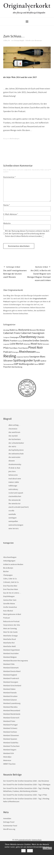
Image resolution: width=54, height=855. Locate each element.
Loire (12, 343)
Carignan (6, 337)
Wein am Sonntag (10, 628)
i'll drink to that (14, 468)
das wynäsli (13, 436)
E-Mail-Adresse (10, 214)
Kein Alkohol (8, 611)
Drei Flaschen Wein (10, 589)
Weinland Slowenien (11, 735)
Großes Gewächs (40, 340)
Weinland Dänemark (11, 667)
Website (7, 223)
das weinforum (14, 432)
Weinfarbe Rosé (9, 639)
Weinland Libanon (10, 700)
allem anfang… (14, 425)
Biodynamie (23, 329)
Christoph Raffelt (19, 40)
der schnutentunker (16, 443)
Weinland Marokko (10, 707)
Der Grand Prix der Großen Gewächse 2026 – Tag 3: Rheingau (26, 784)
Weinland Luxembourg (11, 703)
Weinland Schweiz (10, 728)
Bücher (6, 571)
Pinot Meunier (23, 348)
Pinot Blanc (13, 348)
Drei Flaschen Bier (10, 586)
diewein (12, 460)
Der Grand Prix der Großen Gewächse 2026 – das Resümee (26, 781)
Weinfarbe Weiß (9, 646)
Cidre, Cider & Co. (10, 578)
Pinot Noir (35, 347)
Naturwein (46, 344)
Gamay (20, 341)
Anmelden (7, 818)
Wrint (36, 364)
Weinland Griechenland (12, 685)
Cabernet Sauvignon (32, 333)
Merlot (19, 343)
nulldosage (13, 485)
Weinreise (7, 760)
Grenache (27, 340)
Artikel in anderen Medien (13, 564)
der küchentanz (15, 439)
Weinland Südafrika (10, 742)
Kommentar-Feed (10, 825)
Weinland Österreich (11, 717)
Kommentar (9, 177)
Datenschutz (37, 840)
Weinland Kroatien (10, 696)
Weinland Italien (9, 689)
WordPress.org (9, 829)
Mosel (34, 343)
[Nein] (47, 848)
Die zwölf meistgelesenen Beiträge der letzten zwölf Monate (15, 272)
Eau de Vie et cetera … (12, 593)
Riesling (9, 356)
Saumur (26, 357)
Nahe (40, 344)
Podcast (7, 351)
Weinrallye (7, 757)
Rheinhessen (27, 352)
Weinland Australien (11, 653)
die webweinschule (16, 453)
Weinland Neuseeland (11, 710)
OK (23, 851)
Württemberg (17, 367)
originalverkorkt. (24, 840)
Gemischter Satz (9, 600)
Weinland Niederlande (11, 714)
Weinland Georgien (10, 682)
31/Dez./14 (6, 40)
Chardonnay (27, 337)
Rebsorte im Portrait (11, 621)
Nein (30, 851)
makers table (14, 482)
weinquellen (13, 521)
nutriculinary (13, 489)
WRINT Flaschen (9, 764)
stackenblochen (15, 496)
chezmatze (13, 429)
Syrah (36, 360)
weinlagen (13, 518)
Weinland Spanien (10, 739)
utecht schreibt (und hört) (19, 507)
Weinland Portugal (10, 725)
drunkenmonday (15, 464)
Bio (17, 330)
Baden (12, 330)
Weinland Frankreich (11, 678)
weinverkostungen (16, 525)
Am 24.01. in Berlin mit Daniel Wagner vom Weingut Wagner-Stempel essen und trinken (39, 273)
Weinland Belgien (10, 657)
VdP (16, 363)
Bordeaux (40, 330)
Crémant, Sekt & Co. (11, 582)
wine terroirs (14, 528)
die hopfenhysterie (16, 450)
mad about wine (15, 478)
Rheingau (15, 352)
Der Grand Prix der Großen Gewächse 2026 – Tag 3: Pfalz (25, 795)
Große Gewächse (10, 607)
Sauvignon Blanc (37, 356)
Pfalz (6, 347)
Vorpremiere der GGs (11, 625)
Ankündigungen (9, 561)
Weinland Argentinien (11, 650)
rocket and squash (16, 493)
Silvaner (8, 360)
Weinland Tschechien (11, 746)
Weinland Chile (9, 664)
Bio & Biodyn (8, 568)
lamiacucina (13, 475)
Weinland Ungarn (9, 749)
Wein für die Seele (10, 632)
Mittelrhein (27, 344)
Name (6, 205)
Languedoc (6, 344)
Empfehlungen (9, 596)
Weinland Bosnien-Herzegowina (15, 660)
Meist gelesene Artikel (12, 614)
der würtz (12, 446)
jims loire (12, 471)
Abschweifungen (14, 138)
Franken (13, 340)
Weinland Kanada (10, 692)
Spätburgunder (23, 360)
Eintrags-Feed (8, 822)
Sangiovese (19, 357)
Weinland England (10, 675)
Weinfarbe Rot (9, 643)
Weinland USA (8, 753)
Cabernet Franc (11, 333)
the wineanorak (15, 500)
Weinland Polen (9, 721)
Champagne (14, 337)
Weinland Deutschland (11, 671)
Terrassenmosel (8, 364)
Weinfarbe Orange (10, 635)
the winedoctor (15, 503)
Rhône (38, 352)
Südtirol (43, 361)
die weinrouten (14, 457)
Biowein (33, 330)
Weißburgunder (26, 364)
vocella (11, 510)
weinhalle (12, 514)
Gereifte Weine (9, 603)
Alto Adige (6, 330)
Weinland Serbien (10, 732)
